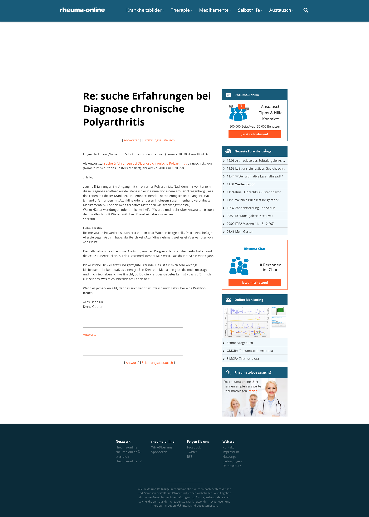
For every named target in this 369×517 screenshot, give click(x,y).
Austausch (280, 10)
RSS (189, 456)
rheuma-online (126, 447)
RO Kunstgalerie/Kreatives (250, 216)
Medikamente (214, 10)
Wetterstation (241, 184)
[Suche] (306, 10)
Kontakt (228, 447)
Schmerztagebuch (240, 343)
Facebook (194, 447)
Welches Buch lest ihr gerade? (252, 200)
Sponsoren (159, 452)
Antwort (132, 363)
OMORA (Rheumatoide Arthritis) (250, 351)
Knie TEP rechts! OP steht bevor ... (255, 192)
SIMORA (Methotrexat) (243, 358)
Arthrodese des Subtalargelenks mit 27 (257, 160)
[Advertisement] (184, 53)
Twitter (192, 452)
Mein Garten (240, 231)
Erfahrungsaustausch (159, 140)
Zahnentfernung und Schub (251, 208)
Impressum (231, 452)
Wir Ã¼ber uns (161, 447)
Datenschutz (232, 466)
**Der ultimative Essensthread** (255, 176)
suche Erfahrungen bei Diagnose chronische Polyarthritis (145, 163)
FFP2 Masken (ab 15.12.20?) (250, 224)
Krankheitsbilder (144, 10)
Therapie (180, 10)
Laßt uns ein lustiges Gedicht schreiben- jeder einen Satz (257, 168)
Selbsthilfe (249, 10)
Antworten (131, 140)
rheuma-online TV (129, 461)
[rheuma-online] (82, 12)
